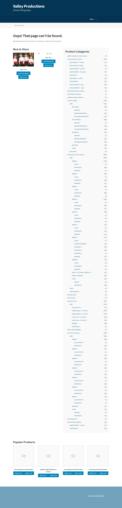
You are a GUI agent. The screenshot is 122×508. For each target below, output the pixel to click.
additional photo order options (77, 56)
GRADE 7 (74, 237)
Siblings (74, 323)
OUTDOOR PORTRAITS (81, 116)
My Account (92, 496)
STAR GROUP (74, 81)
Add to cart (23, 77)
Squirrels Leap (71, 301)
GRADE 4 (74, 199)
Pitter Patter (71, 298)
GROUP (76, 282)
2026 (71, 104)
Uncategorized (72, 419)
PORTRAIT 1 (78, 247)
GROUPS (77, 110)
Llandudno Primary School (75, 155)
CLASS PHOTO (78, 342)
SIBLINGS (75, 145)
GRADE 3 (74, 186)
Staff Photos (76, 326)
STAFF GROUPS (74, 291)
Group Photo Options (74, 94)
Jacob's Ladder (72, 100)
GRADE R (74, 260)
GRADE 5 (74, 212)
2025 (71, 304)
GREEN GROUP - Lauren (77, 69)
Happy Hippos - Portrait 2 (80, 314)
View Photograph (23, 73)
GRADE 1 (74, 161)
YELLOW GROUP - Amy (76, 84)
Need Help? (100, 496)
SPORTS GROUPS (77, 275)
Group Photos (76, 307)
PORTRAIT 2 (73, 75)
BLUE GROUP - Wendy (76, 65)
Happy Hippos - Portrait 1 (80, 310)
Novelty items (71, 295)
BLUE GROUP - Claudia (77, 62)
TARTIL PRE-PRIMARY (74, 330)
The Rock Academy (73, 333)
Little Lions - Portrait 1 (79, 317)
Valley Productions (28, 6)
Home (16, 25)
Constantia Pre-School (74, 59)
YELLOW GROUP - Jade (77, 88)
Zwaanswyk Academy (74, 422)
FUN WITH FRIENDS (80, 244)
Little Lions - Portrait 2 (79, 320)
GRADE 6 (74, 225)
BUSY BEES (75, 107)
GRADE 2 (74, 174)
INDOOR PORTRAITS (80, 113)
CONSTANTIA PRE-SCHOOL (75, 91)
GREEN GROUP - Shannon (78, 72)
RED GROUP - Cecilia (76, 78)
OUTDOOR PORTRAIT (81, 142)
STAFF (74, 148)
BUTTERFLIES (76, 119)
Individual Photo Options (75, 97)
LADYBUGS (75, 132)
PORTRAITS (78, 167)
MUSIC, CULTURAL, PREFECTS (81, 272)
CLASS (76, 164)
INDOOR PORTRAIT (80, 139)
